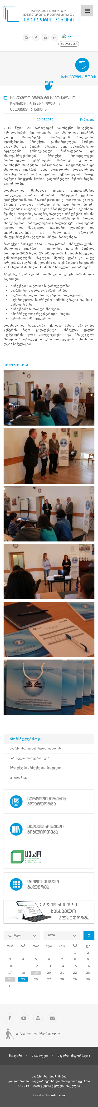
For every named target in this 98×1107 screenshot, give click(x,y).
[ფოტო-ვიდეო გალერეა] (49, 884)
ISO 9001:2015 (68, 43)
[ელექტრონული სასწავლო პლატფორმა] (49, 912)
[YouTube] (45, 37)
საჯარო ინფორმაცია (74, 1056)
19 (36, 973)
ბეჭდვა (89, 119)
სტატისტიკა (19, 777)
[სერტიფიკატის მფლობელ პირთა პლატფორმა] (49, 801)
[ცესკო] (49, 857)
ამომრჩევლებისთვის (26, 739)
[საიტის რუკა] (38, 1018)
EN (54, 37)
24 (10, 979)
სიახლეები (40, 1056)
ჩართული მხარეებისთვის (29, 758)
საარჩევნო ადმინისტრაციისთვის (35, 748)
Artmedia (58, 1095)
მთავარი (16, 1056)
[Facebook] (35, 37)
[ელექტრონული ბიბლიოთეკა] (49, 829)
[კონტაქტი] (52, 1018)
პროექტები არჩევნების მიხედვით (36, 768)
